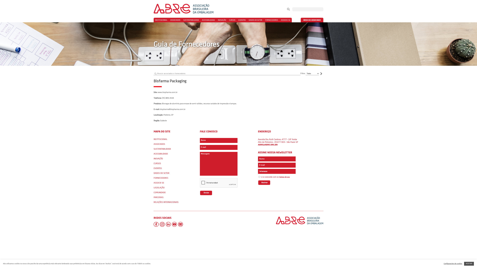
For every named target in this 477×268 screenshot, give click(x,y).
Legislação (159, 187)
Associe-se (285, 20)
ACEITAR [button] (469, 264)
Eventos (242, 20)
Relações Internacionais (166, 202)
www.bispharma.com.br (167, 92)
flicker (180, 224)
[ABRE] (191, 9)
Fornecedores (271, 20)
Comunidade (160, 192)
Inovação (222, 20)
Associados (175, 20)
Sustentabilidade (191, 20)
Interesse (263, 171)
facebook (156, 224)
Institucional (161, 20)
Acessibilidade (208, 20)
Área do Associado (312, 20)
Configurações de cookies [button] (453, 264)
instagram (162, 224)
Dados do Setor (255, 20)
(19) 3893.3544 (168, 98)
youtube (174, 224)
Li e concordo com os (275, 177)
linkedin (168, 224)
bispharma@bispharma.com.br (172, 109)
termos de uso (284, 177)
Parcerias (158, 197)
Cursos (232, 20)
